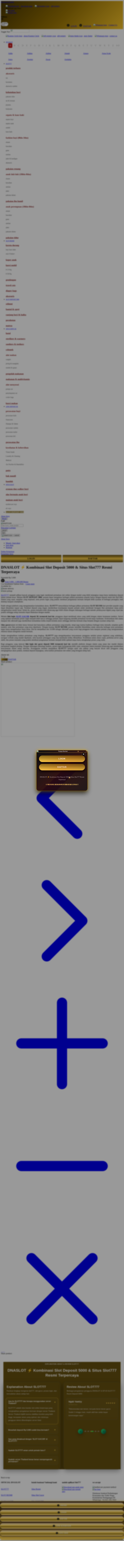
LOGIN (62, 759)
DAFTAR (62, 767)
